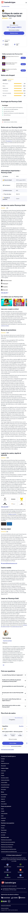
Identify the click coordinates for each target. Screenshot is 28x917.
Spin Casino (3, 789)
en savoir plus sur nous (16, 626)
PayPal (2, 808)
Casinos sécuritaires (5, 780)
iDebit (2, 815)
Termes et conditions (5, 908)
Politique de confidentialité (6, 905)
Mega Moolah (4, 830)
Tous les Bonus (4, 794)
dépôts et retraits (12, 514)
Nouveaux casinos (5, 777)
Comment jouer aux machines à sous (8, 849)
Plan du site (3, 765)
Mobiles (2, 775)
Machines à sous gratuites (6, 839)
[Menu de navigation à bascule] (26, 2)
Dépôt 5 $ (3, 801)
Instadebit (3, 820)
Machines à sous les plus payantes (8, 842)
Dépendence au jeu (5, 763)
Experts (2, 761)
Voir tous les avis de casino (7, 749)
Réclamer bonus (14, 33)
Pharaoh (2, 827)
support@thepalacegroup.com (9, 563)
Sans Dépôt (3, 796)
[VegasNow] (12, 720)
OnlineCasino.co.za (20, 866)
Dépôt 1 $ (3, 799)
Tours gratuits (4, 803)
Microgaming (9, 141)
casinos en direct (5, 325)
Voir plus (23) (4, 507)
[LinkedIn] (4, 665)
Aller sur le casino (13, 739)
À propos (3, 758)
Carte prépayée (4, 813)
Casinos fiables (4, 782)
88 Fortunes (3, 832)
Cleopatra (3, 825)
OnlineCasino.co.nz (7, 866)
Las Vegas (3, 834)
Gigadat (2, 811)
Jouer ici (23, 57)
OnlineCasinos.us (20, 877)
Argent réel (3, 770)
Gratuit (2, 773)
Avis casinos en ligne (5, 6)
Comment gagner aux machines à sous (9, 851)
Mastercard (3, 818)
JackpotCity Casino (5, 787)
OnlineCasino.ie (7, 877)
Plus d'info (21, 726)
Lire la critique (12, 743)
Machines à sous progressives (7, 844)
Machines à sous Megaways (6, 846)
